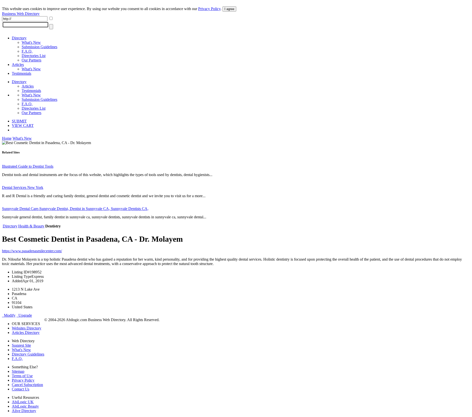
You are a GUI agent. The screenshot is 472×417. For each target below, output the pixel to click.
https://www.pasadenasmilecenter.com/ (32, 251)
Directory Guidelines (28, 354)
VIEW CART (23, 125)
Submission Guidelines (39, 47)
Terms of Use (22, 376)
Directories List (33, 56)
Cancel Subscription (27, 385)
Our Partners (31, 60)
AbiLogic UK (23, 402)
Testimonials (21, 73)
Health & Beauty (31, 226)
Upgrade (24, 315)
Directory (19, 38)
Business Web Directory (21, 14)
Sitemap (18, 371)
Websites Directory (26, 328)
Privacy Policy (209, 9)
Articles (18, 64)
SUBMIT (19, 121)
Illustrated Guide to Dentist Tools (27, 166)
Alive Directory (24, 411)
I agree (229, 9)
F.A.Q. (27, 51)
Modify (8, 315)
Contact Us (20, 389)
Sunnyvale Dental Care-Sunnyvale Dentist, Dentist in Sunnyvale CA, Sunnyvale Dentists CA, (75, 209)
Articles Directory (26, 332)
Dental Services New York (22, 187)
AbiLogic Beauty (25, 406)
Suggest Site (21, 345)
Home (7, 138)
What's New (31, 42)
